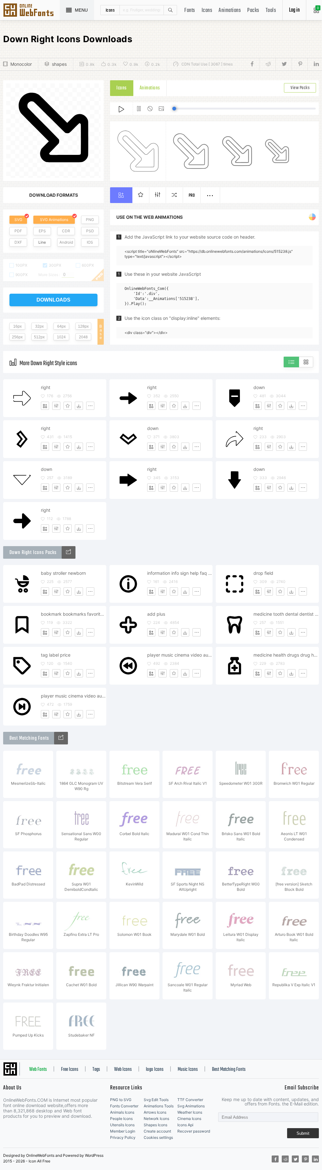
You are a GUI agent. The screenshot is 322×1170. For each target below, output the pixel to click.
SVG (18, 219)
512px (39, 337)
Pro (192, 195)
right (45, 387)
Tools (271, 10)
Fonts (189, 10)
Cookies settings (158, 1137)
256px (17, 337)
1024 (61, 337)
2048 (83, 337)
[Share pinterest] (299, 64)
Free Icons (69, 1069)
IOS (90, 242)
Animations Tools (159, 1106)
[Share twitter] (283, 64)
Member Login (122, 1131)
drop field (263, 573)
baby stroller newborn (63, 573)
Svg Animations (191, 1106)
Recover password (193, 1131)
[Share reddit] (267, 64)
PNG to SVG (120, 1099)
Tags (96, 1069)
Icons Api (185, 1124)
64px (61, 326)
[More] (90, 406)
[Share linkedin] (313, 64)
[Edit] (56, 406)
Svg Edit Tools (156, 1099)
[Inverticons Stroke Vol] (68, 552)
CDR (66, 231)
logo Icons (155, 1069)
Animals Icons (122, 1112)
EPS (42, 231)
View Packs (300, 88)
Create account (157, 1131)
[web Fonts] (61, 738)
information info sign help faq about (179, 573)
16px (17, 326)
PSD (90, 231)
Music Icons (188, 1069)
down (259, 387)
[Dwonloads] (79, 406)
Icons (207, 10)
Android (66, 242)
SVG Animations (54, 219)
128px (83, 326)
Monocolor (21, 64)
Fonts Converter (124, 1106)
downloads (53, 299)
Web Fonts (38, 1069)
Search (170, 10)
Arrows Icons (155, 1112)
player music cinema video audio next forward (73, 695)
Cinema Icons (189, 1118)
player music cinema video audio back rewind (179, 655)
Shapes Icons (155, 1124)
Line (42, 242)
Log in (294, 10)
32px (39, 326)
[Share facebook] (253, 64)
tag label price (55, 655)
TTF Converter (190, 1099)
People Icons (121, 1118)
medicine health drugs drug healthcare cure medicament (286, 655)
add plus (156, 614)
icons (110, 10)
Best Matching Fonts (229, 1069)
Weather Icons (189, 1112)
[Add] (45, 406)
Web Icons (123, 1069)
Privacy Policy (123, 1137)
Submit (303, 1133)
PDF (18, 231)
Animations (230, 10)
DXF (18, 242)
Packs (253, 10)
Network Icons (156, 1118)
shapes (59, 64)
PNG (90, 219)
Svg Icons (31, 11)
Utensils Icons (122, 1124)
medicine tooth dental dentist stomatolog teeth (286, 614)
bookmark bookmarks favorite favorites (73, 614)
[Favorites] (68, 406)
